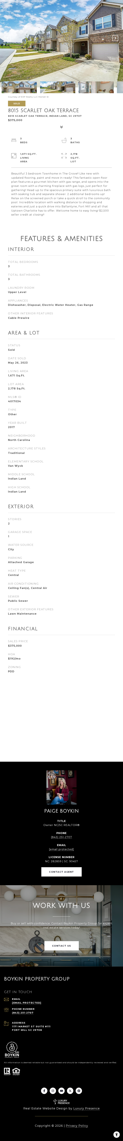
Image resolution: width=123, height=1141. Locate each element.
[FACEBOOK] (44, 1091)
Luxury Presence (86, 1108)
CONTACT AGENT (61, 871)
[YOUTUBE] (61, 1091)
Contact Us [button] (61, 945)
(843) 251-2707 (61, 837)
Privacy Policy (77, 1126)
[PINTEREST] (79, 1091)
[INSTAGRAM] (53, 1091)
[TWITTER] (70, 1091)
